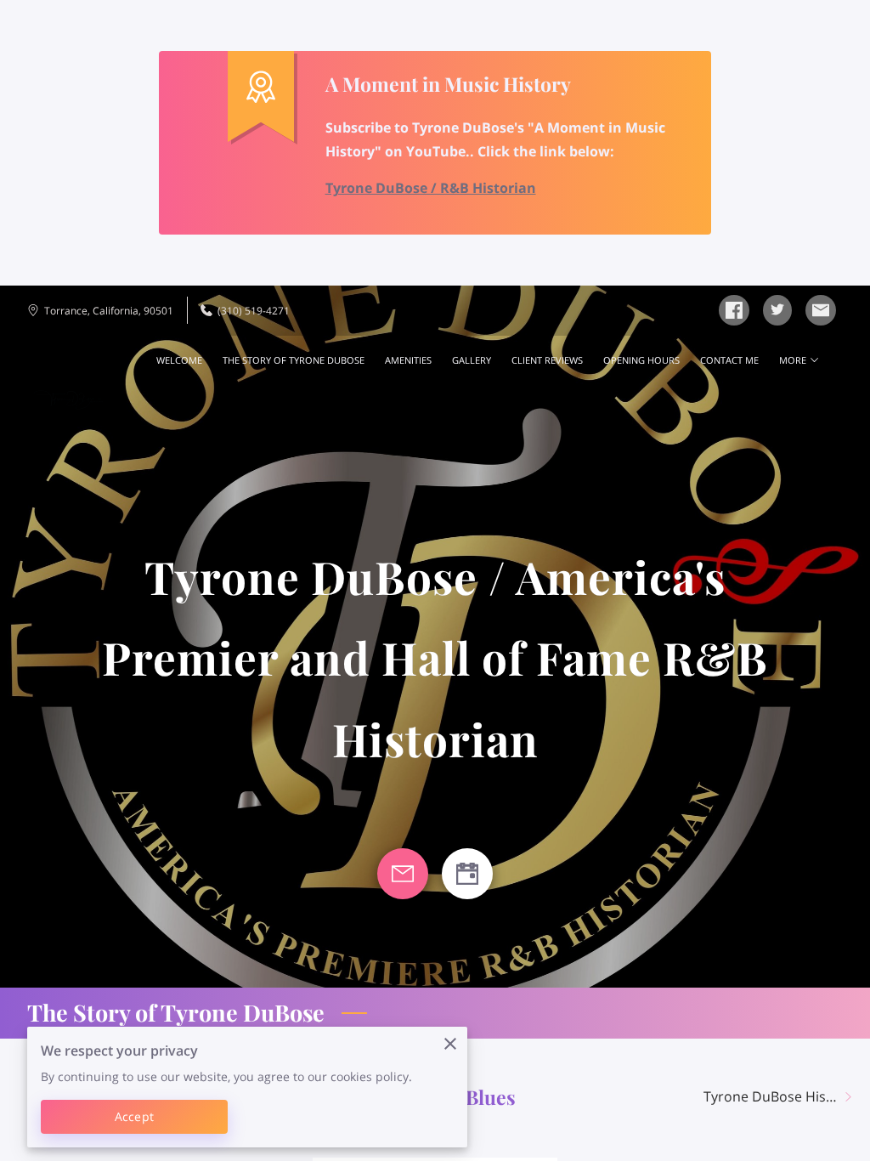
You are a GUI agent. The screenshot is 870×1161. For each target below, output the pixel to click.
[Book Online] (467, 873)
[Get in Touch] (402, 873)
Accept (134, 1116)
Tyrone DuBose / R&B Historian (430, 187)
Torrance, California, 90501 (108, 310)
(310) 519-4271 (254, 310)
